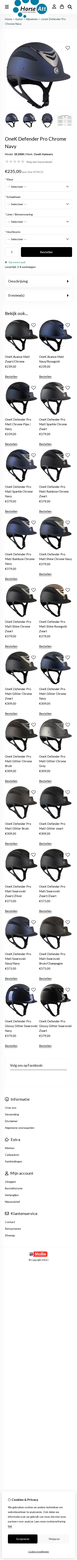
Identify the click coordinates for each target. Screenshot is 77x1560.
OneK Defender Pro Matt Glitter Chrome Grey (52, 761)
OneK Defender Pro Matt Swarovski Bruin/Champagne (52, 958)
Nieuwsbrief (12, 1201)
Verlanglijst (12, 1195)
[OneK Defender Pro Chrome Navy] (38, 107)
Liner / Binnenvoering (19, 214)
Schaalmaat (13, 196)
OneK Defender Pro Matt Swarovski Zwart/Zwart (52, 891)
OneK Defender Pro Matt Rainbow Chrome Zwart (54, 491)
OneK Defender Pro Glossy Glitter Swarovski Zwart (55, 1025)
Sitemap (10, 1235)
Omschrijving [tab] (18, 281)
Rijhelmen (32, 19)
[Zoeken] (70, 7)
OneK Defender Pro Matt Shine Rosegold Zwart (53, 626)
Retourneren (13, 1228)
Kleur (9, 179)
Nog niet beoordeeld (39, 161)
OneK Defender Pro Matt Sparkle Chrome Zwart (53, 424)
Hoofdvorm (12, 232)
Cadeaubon (12, 1154)
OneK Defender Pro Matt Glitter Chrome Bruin (18, 761)
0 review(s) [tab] (16, 295)
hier (10, 1526)
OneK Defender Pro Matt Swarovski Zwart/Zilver (18, 891)
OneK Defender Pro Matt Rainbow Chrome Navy (20, 558)
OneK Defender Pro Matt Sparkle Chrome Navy (19, 491)
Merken (9, 1148)
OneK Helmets (43, 154)
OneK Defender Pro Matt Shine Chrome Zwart (18, 626)
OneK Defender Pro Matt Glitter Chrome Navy (52, 693)
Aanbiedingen (13, 1161)
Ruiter (19, 19)
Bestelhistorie (14, 1188)
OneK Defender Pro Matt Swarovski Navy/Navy (18, 958)
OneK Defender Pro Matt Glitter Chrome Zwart (18, 693)
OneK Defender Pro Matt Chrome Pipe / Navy (18, 424)
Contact (10, 1222)
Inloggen (10, 1181)
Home (8, 19)
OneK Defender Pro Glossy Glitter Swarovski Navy (21, 1025)
